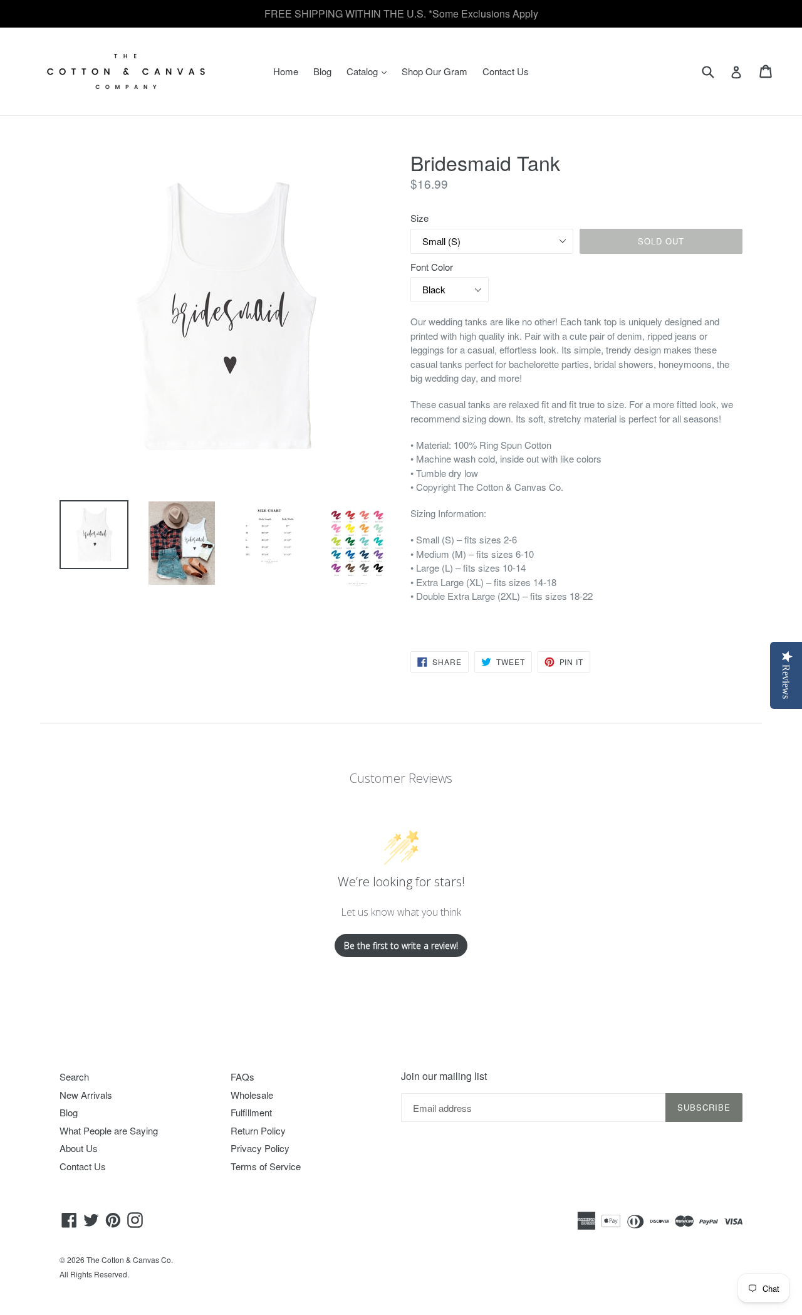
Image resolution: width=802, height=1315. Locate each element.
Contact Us (505, 71)
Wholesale (252, 1094)
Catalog (369, 71)
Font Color (431, 266)
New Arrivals (86, 1094)
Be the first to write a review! (401, 945)
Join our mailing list (444, 1076)
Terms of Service (266, 1166)
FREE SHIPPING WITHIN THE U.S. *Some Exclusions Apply (401, 13)
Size (419, 217)
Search (74, 1076)
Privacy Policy (260, 1148)
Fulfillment (251, 1112)
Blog (322, 71)
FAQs (242, 1076)
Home (285, 71)
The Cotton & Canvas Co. (129, 1259)
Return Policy (258, 1130)
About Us (79, 1148)
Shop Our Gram (434, 71)
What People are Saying (109, 1130)
